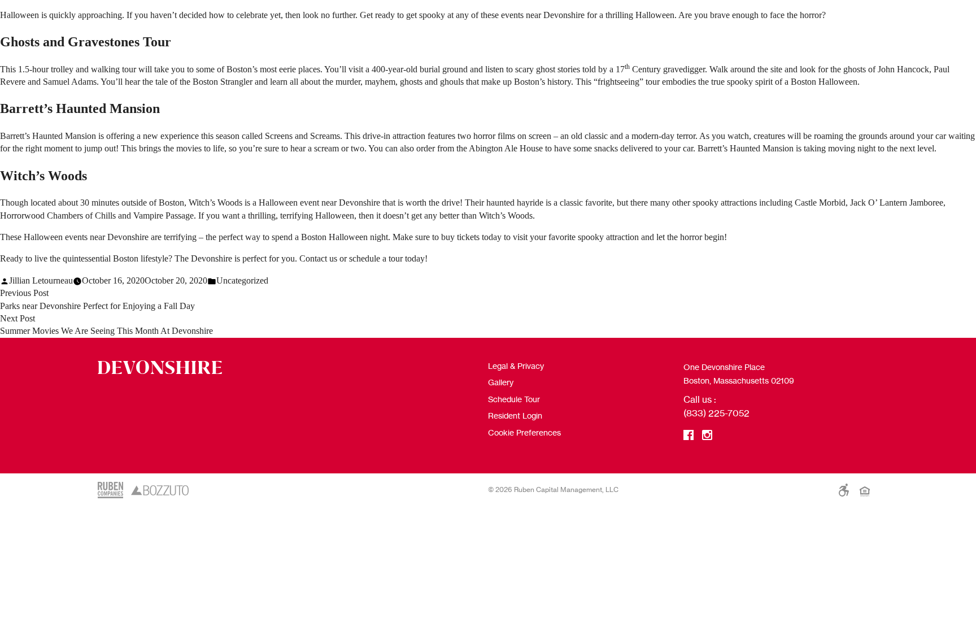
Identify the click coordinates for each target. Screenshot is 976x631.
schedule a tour (376, 258)
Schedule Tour (514, 399)
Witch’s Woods (43, 175)
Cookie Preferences (524, 432)
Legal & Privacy (516, 366)
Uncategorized (242, 280)
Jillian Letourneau (41, 280)
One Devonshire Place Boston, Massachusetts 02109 (738, 373)
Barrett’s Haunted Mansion (80, 108)
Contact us (318, 258)
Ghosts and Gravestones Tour (85, 41)
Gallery (500, 382)
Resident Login (515, 415)
